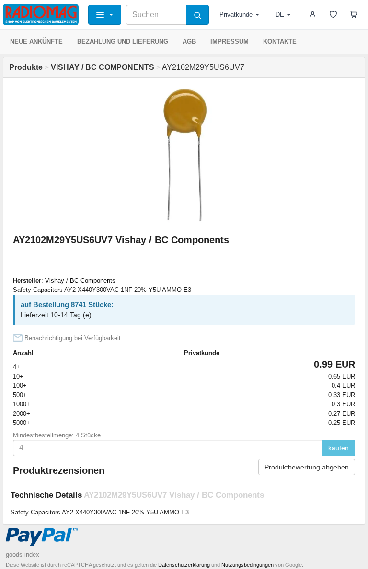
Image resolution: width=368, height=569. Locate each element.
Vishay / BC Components (80, 280)
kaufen (338, 448)
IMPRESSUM (229, 41)
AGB (189, 41)
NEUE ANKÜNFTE (36, 41)
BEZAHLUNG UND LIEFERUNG (122, 41)
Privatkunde (236, 14)
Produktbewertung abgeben (306, 467)
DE (280, 14)
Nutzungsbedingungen (247, 565)
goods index (22, 554)
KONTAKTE (280, 41)
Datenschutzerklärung (184, 565)
